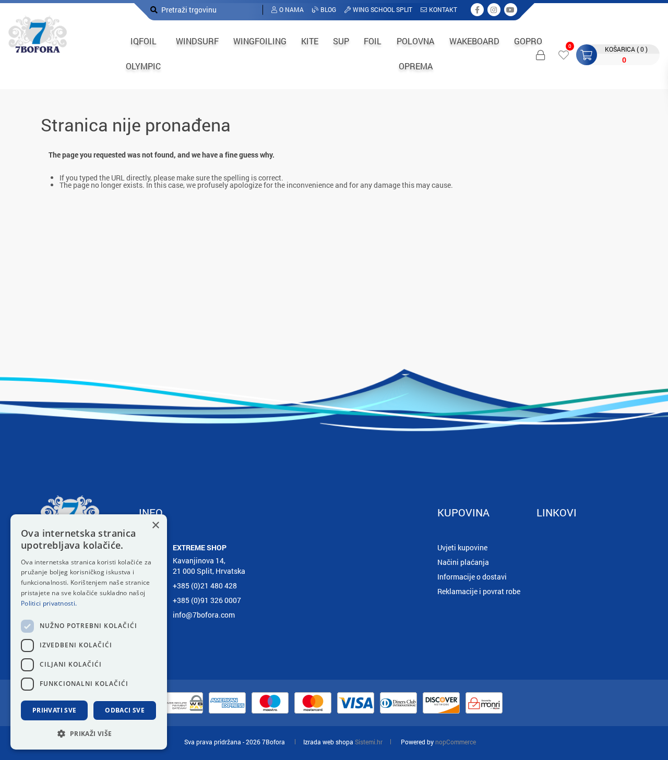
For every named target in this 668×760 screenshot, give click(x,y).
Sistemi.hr (369, 742)
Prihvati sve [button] (54, 710)
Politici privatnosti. (49, 603)
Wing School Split (382, 9)
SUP (341, 40)
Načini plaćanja (463, 562)
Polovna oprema (415, 53)
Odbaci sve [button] (125, 710)
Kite (309, 40)
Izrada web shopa (328, 742)
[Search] (154, 10)
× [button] (155, 525)
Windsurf (197, 40)
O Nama (291, 9)
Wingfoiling (260, 40)
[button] (89, 733)
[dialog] (88, 632)
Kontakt (443, 9)
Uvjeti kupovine (462, 547)
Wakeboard (474, 40)
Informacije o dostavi (472, 577)
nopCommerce (455, 742)
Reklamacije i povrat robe (478, 591)
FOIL (372, 40)
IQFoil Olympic (143, 53)
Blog (328, 9)
